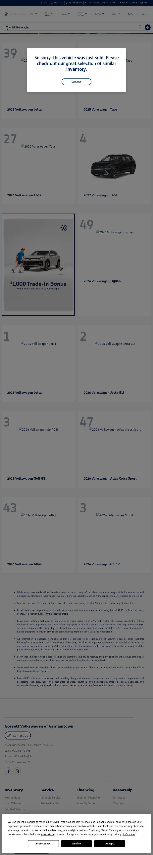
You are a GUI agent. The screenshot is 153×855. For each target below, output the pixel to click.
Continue (76, 81)
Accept (109, 843)
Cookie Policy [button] (48, 834)
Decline (76, 843)
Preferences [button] (129, 834)
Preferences (43, 843)
